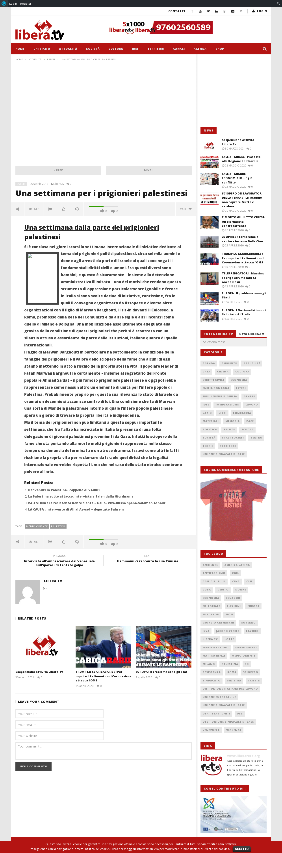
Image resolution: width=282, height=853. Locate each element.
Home (20, 49)
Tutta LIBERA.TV (250, 334)
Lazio (207, 412)
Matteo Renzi (214, 655)
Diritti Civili (213, 379)
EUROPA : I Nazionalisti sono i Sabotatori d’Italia (244, 312)
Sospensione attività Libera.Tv (39, 672)
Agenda (200, 49)
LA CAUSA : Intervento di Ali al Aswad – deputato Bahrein (76, 509)
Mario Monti (246, 647)
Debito (223, 589)
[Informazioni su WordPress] (4, 3)
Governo (248, 622)
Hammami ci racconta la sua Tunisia (147, 559)
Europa (253, 606)
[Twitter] (208, 11)
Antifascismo (214, 573)
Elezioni (234, 606)
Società (93, 49)
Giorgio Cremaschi (218, 622)
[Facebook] (192, 11)
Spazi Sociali (233, 437)
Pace (250, 421)
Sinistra (234, 680)
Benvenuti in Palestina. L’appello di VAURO (64, 490)
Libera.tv (58, 184)
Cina (236, 581)
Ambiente (229, 363)
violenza (233, 730)
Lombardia (242, 412)
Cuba (207, 589)
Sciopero (250, 672)
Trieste (254, 680)
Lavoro (251, 404)
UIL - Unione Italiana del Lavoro (230, 688)
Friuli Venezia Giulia (220, 396)
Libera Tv (210, 639)
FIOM (229, 614)
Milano (209, 664)
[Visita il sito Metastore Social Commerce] (186, 27)
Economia (239, 379)
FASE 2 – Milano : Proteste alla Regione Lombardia (241, 159)
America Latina (237, 564)
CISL (249, 581)
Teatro (256, 437)
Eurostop (211, 614)
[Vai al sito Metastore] (233, 509)
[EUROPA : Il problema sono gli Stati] (163, 647)
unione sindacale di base (224, 705)
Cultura (116, 49)
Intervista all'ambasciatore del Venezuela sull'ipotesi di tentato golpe (59, 561)
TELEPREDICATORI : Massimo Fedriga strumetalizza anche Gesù (243, 277)
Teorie (208, 446)
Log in (13, 4)
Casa (206, 371)
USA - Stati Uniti (216, 713)
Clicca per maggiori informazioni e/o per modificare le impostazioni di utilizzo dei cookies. (170, 849)
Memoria (232, 421)
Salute (229, 429)
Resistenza (212, 672)
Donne (240, 589)
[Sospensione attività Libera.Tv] (43, 647)
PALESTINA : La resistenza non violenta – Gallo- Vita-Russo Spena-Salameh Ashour (96, 503)
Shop (219, 49)
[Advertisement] (233, 90)
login (262, 11)
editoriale (211, 606)
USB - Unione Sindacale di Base (228, 721)
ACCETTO (242, 849)
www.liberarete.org (243, 756)
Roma (231, 672)
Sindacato (212, 680)
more (184, 209)
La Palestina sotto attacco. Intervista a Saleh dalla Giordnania (81, 496)
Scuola (247, 429)
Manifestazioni (216, 647)
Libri (222, 412)
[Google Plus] (225, 11)
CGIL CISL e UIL (214, 581)
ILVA (206, 631)
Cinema (223, 371)
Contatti (176, 11)
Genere (249, 396)
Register (25, 4)
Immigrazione (227, 404)
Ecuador (233, 598)
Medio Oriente (37, 526)
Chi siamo (41, 49)
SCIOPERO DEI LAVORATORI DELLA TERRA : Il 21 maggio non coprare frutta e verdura (242, 199)
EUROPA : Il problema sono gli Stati (162, 672)
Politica (210, 429)
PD (247, 664)
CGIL (235, 573)
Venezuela (211, 730)
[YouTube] (200, 11)
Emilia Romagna (216, 388)
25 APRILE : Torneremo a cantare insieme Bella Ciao (242, 239)
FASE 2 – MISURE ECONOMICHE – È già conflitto (237, 178)
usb (240, 713)
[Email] (233, 11)
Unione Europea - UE (219, 697)
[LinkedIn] (217, 11)
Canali (179, 49)
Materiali (211, 421)
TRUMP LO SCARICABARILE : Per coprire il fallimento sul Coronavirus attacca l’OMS (103, 676)
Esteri (51, 59)
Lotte (229, 639)
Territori (156, 49)
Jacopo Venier (227, 631)
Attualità (68, 49)
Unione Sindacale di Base (224, 454)
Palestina (58, 526)
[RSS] (241, 11)
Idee (135, 49)
